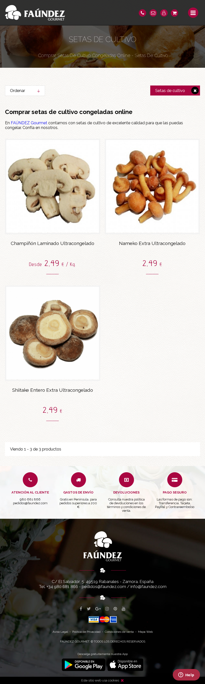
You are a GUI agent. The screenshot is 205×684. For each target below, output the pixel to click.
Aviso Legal (60, 632)
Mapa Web (145, 632)
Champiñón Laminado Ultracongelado (52, 243)
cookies (113, 680)
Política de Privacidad (86, 632)
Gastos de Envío (78, 492)
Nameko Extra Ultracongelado (152, 243)
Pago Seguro (175, 492)
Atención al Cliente (30, 492)
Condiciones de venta (119, 632)
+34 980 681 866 (62, 586)
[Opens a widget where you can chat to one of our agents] (186, 675)
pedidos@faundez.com (104, 586)
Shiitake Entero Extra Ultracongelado (52, 390)
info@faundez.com (148, 586)
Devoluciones (126, 492)
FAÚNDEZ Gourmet (29, 122)
